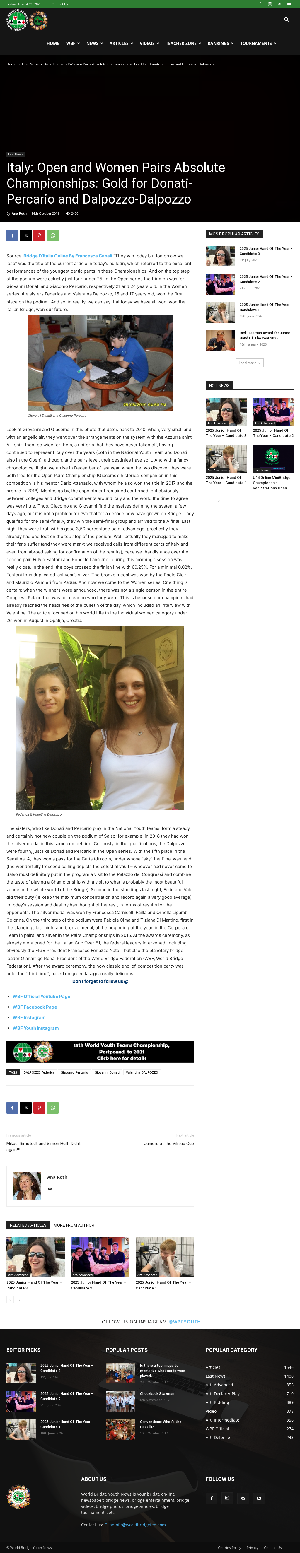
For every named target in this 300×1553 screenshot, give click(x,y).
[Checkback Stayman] (120, 1401)
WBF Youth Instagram (36, 1028)
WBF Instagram (29, 1017)
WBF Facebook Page (35, 1007)
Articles (119, 43)
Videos (147, 43)
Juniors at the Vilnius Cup (169, 1143)
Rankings (218, 43)
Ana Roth (19, 213)
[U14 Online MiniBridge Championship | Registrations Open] (273, 459)
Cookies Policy (229, 1547)
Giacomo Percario (74, 1072)
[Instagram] (269, 4)
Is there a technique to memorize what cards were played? (162, 1371)
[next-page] (19, 1299)
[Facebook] (260, 4)
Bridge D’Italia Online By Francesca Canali (67, 256)
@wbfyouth (185, 1322)
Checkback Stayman (157, 1394)
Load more (247, 362)
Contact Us (60, 4)
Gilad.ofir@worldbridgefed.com (135, 1525)
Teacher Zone (181, 43)
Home (53, 43)
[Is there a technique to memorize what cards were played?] (120, 1373)
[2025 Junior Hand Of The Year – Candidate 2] (100, 1257)
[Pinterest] (39, 235)
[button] (286, 20)
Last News (30, 63)
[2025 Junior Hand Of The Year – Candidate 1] (165, 1257)
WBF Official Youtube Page (41, 996)
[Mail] (279, 4)
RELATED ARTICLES (28, 1225)
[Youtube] (289, 4)
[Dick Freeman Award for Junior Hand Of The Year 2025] (220, 340)
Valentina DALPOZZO (142, 1072)
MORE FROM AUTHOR (74, 1225)
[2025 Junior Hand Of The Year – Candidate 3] (35, 1257)
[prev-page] (10, 1299)
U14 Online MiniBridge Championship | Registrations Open (271, 482)
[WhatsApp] (53, 235)
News (92, 43)
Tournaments (256, 43)
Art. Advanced (18, 1275)
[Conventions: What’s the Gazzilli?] (120, 1429)
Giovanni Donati (107, 1072)
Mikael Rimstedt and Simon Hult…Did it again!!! (43, 1146)
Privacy (252, 1547)
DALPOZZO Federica (38, 1072)
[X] (26, 235)
